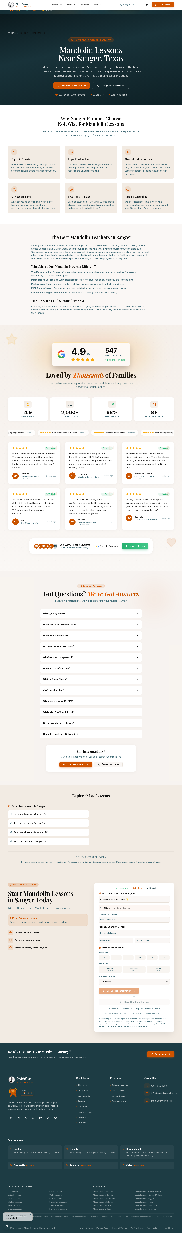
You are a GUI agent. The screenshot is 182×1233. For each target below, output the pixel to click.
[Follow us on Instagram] (18, 1118)
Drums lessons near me (99, 1217)
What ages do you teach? (55, 613)
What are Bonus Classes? (55, 679)
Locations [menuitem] (84, 5)
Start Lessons (164, 5)
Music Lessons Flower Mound (148, 1191)
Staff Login (169, 1228)
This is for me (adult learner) (117, 908)
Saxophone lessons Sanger (148, 862)
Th (140, 957)
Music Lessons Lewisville (104, 1198)
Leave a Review (137, 546)
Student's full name (108, 914)
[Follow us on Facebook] (11, 1118)
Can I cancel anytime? (53, 690)
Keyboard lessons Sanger (32, 862)
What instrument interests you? (118, 893)
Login (146, 5)
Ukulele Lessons (15, 1202)
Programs (83, 1090)
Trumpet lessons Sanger (56, 862)
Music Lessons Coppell (103, 1209)
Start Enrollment (75, 764)
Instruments (84, 1096)
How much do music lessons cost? (59, 624)
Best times (103, 963)
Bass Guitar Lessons (58, 1209)
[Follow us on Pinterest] (48, 1118)
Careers (82, 1117)
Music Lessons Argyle (144, 1198)
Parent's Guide (85, 1112)
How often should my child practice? (60, 734)
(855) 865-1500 (110, 764)
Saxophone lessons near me (141, 1217)
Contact (82, 1122)
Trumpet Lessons (56, 1205)
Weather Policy (137, 1228)
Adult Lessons (119, 1090)
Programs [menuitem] (55, 5)
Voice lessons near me (59, 1217)
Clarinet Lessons (15, 1209)
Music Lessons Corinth (103, 1195)
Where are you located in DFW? (58, 701)
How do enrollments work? (56, 635)
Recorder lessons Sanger (104, 862)
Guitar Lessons (55, 1191)
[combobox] (134, 899)
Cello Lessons (55, 1198)
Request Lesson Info (74, 85)
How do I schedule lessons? (56, 668)
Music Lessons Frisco (144, 1202)
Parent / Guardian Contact (112, 926)
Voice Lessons (14, 1195)
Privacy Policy (102, 1228)
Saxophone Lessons (58, 1202)
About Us (82, 1085)
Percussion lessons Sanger (80, 862)
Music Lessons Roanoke (145, 1209)
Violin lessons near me (79, 1217)
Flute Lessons (14, 1205)
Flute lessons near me (163, 1217)
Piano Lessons (14, 1191)
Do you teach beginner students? (58, 723)
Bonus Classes (119, 1096)
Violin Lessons (55, 1195)
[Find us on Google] (55, 1118)
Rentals (81, 1101)
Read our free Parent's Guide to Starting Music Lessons (142, 1013)
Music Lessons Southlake (146, 1205)
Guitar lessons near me (39, 1217)
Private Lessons (120, 1085)
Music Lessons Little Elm (103, 1202)
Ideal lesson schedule (113, 947)
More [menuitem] (96, 5)
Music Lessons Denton (103, 1191)
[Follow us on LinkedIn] (41, 1118)
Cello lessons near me (119, 1217)
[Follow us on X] (33, 1118)
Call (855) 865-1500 (113, 85)
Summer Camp (119, 1101)
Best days (103, 953)
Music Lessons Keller (102, 1205)
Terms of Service (119, 1228)
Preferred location (107, 976)
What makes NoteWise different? (58, 712)
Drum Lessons (14, 1198)
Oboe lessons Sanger (125, 862)
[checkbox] (101, 908)
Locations (82, 1106)
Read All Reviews (109, 546)
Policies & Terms (86, 1228)
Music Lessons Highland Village (148, 1195)
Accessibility (152, 1228)
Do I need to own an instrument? (58, 646)
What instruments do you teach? (58, 657)
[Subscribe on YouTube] (26, 1118)
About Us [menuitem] (71, 5)
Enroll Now (160, 1054)
